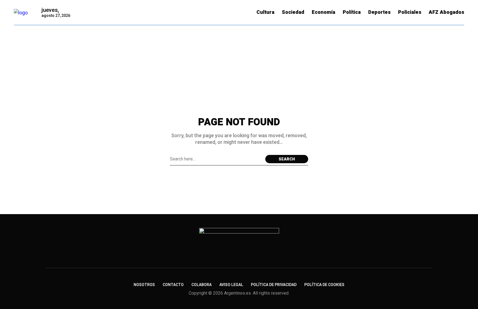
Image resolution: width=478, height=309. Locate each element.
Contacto (173, 285)
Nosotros (144, 285)
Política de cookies (324, 285)
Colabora (201, 285)
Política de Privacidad (274, 285)
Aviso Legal (231, 285)
